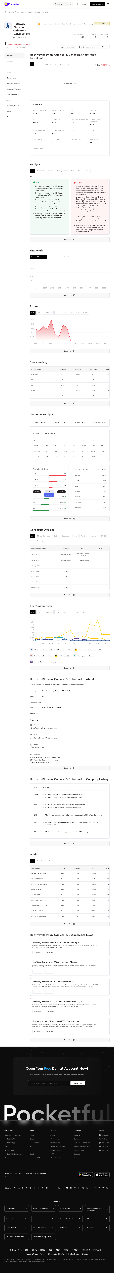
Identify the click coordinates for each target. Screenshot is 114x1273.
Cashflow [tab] (67, 257)
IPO (31, 1146)
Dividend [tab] (40, 171)
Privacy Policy (79, 1150)
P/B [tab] (57, 313)
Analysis (9, 61)
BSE (26, 1250)
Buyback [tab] (65, 536)
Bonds (32, 1154)
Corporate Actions (13, 89)
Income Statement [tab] (38, 257)
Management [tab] (61, 171)
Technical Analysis (13, 83)
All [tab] (32, 171)
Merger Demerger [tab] (43, 536)
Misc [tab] (72, 171)
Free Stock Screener (57, 1146)
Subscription (55, 1143)
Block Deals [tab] (53, 861)
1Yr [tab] (51, 64)
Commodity (55, 1139)
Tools (32, 1135)
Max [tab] (67, 64)
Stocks (53, 1135)
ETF (31, 1150)
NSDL (42, 1250)
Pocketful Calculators (12, 1154)
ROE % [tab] (85, 313)
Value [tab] (87, 171)
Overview (10, 56)
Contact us (78, 1139)
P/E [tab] (71, 313)
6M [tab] (46, 64)
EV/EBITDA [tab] (48, 313)
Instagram (106, 1143)
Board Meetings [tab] (37, 541)
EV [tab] (39, 313)
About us (77, 1135)
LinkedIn (105, 1146)
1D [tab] (32, 64)
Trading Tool (9, 1150)
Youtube (105, 1150)
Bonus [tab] (74, 536)
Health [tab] (50, 171)
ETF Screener (34, 1143)
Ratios (8, 72)
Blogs (32, 1139)
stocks (11, 12)
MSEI (66, 1250)
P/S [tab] (77, 313)
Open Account (97, 4)
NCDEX (75, 1250)
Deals (8, 111)
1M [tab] (42, 64)
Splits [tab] (56, 536)
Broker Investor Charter (78, 1254)
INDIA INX (97, 1250)
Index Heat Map (36, 1158)
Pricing (6, 1146)
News (8, 117)
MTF (52, 1154)
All (15, 1188)
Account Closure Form (35, 1254)
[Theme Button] (76, 4)
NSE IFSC (86, 1250)
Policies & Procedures (82, 1146)
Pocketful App (9, 1143)
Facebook (105, 1135)
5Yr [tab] (56, 64)
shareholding (11, 78)
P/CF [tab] (64, 313)
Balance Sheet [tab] (55, 257)
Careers (77, 1158)
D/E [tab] (32, 313)
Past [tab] (79, 171)
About (8, 100)
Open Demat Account (12, 1135)
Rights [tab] (83, 536)
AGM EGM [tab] (103, 536)
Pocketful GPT (55, 1150)
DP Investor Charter (56, 1254)
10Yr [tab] (61, 64)
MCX (58, 1250)
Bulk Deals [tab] (41, 861)
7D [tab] (37, 64)
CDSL (34, 1250)
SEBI (50, 1250)
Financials (10, 67)
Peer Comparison (12, 95)
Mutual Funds (55, 1158)
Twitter (104, 1139)
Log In (84, 4)
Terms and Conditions (82, 1143)
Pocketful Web (9, 1139)
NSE (19, 1250)
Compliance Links (10, 1158)
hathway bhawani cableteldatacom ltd (32, 12)
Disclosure (77, 1154)
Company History (13, 106)
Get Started (77, 1083)
